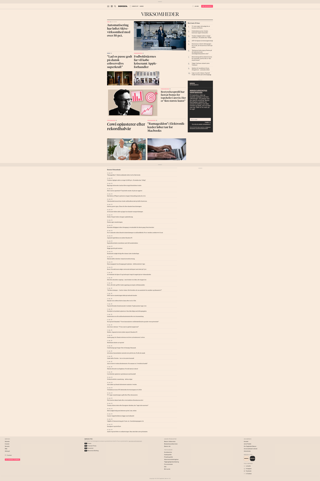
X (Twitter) (248, 473)
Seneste (7, 446)
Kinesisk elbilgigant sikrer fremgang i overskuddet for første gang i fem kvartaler (130, 227)
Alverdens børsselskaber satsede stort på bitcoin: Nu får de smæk (126, 353)
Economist (89, 448)
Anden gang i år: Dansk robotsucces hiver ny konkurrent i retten (126, 337)
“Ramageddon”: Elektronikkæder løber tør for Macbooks (123, 175)
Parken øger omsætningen (115, 222)
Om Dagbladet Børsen (250, 446)
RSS (6, 448)
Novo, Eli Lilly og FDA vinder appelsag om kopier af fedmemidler (126, 285)
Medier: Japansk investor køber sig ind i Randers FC (122, 332)
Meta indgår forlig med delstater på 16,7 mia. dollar (121, 410)
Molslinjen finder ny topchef (115, 342)
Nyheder (7, 441)
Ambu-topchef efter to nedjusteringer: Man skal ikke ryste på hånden (127, 431)
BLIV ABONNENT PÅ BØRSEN (12, 459)
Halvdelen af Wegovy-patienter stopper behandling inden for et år (126, 196)
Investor (7, 444)
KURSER (142, 6)
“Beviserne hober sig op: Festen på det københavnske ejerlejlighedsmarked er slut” (202, 51)
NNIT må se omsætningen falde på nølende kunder (122, 295)
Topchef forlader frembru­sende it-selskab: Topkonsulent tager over (126, 306)
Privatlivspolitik (168, 457)
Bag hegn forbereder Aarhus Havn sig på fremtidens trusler (124, 185)
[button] (112, 6)
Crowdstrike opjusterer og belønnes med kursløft (121, 374)
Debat (108, 53)
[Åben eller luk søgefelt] (115, 6)
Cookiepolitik (168, 454)
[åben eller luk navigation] (108, 6)
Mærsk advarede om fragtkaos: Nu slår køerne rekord (122, 369)
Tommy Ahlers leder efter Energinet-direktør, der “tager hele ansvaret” (127, 405)
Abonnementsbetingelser (171, 459)
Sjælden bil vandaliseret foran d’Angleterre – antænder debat (201, 69)
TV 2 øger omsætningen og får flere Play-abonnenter (122, 395)
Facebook (248, 471)
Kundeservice (168, 452)
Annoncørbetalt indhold (250, 448)
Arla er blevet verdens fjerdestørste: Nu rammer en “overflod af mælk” (127, 363)
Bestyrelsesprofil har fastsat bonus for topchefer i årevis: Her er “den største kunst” (202, 58)
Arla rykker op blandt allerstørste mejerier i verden (122, 384)
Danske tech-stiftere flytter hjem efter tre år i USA (121, 300)
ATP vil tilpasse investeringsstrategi (202, 40)
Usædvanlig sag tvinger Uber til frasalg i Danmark (121, 348)
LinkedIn (248, 466)
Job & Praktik (247, 444)
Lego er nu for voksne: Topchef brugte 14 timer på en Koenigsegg (201, 73)
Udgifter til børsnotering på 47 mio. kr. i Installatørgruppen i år (125, 421)
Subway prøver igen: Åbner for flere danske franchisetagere (124, 206)
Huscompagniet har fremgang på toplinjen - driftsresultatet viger (126, 264)
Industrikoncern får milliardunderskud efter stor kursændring (125, 316)
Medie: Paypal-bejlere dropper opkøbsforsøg (120, 217)
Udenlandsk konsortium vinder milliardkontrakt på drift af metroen (127, 201)
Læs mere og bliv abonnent (135, 441)
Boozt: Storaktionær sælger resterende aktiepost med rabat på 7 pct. (127, 269)
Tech (108, 22)
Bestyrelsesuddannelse (171, 444)
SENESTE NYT (135, 6)
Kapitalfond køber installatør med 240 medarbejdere (122, 243)
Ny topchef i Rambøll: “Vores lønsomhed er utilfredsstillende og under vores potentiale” (133, 321)
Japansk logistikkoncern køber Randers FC (119, 238)
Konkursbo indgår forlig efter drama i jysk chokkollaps (123, 253)
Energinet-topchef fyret (114, 426)
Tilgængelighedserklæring (171, 462)
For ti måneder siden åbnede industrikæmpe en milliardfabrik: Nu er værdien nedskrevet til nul (135, 232)
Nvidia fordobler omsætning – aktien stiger (119, 379)
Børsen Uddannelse (169, 441)
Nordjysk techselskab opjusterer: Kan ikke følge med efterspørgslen (127, 311)
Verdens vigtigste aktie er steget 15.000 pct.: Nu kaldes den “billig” (202, 36)
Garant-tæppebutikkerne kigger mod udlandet (120, 416)
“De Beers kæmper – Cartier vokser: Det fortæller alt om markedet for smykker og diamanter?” (134, 290)
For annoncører (168, 464)
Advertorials (247, 451)
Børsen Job (167, 446)
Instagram (249, 468)
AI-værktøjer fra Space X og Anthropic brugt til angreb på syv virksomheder (129, 274)
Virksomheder (138, 53)
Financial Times (90, 446)
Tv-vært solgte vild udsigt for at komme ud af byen (201, 27)
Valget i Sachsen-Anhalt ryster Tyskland (201, 64)
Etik (165, 466)
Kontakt (246, 441)
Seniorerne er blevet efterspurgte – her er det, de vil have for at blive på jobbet (202, 45)
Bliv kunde (167, 469)
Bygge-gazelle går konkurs (114, 248)
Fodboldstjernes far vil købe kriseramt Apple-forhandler (200, 32)
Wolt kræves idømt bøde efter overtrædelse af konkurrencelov (125, 400)
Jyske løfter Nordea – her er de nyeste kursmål (120, 358)
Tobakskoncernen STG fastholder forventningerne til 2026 (124, 389)
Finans (88, 443)
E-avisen (9, 455)
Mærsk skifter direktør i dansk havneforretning (121, 259)
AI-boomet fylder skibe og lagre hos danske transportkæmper (125, 211)
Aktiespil (7, 451)
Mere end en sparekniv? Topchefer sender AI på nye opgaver (124, 190)
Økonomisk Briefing (91, 450)
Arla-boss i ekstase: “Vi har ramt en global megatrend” (123, 327)
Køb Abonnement (207, 6)
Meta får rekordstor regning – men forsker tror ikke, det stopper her (126, 279)
